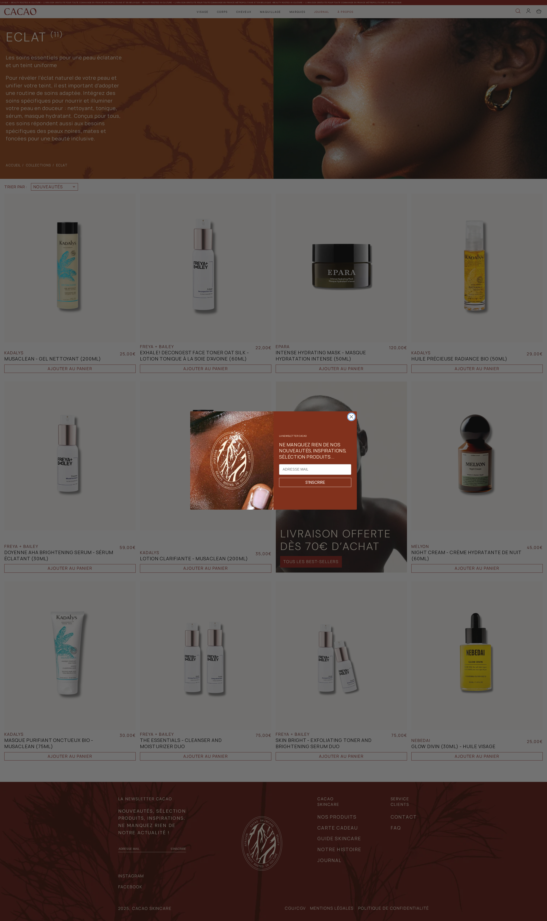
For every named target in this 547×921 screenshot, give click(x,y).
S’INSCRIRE (315, 482)
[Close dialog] (351, 417)
